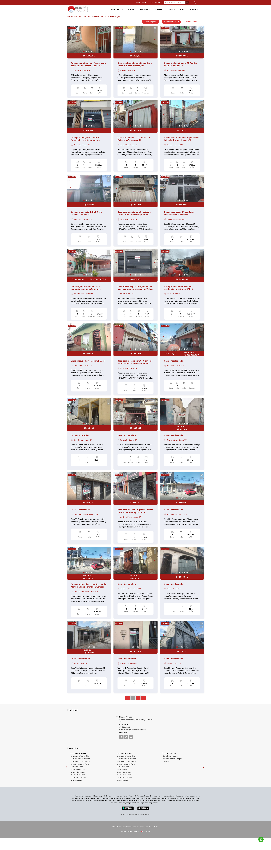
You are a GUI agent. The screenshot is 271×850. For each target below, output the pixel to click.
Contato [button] (194, 9)
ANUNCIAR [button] (144, 9)
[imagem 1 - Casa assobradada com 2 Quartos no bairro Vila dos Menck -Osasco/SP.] (89, 39)
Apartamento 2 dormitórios (80, 759)
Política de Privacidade (129, 814)
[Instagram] (126, 737)
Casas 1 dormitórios (78, 769)
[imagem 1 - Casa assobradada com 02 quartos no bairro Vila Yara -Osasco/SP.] (135, 39)
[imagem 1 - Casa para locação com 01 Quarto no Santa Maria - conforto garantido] (135, 337)
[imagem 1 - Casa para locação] (89, 411)
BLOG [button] (182, 9)
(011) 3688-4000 (156, 2)
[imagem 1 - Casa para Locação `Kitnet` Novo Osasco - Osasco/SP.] (89, 188)
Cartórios (166, 761)
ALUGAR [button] (131, 9)
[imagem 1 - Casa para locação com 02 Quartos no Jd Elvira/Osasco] (182, 39)
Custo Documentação (170, 756)
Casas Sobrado (76, 780)
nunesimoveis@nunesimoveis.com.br (132, 730)
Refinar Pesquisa (170, 22)
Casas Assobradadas (78, 777)
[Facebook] (121, 737)
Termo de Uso (145, 814)
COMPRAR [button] (159, 9)
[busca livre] (187, 2)
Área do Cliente (141, 2)
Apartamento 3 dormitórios (80, 761)
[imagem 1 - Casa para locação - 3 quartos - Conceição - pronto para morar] (89, 114)
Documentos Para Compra (172, 759)
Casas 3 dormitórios (78, 775)
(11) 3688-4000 (124, 727)
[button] (195, 2)
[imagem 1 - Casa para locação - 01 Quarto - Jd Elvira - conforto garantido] (135, 114)
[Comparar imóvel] (108, 31)
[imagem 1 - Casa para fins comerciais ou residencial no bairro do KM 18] (182, 263)
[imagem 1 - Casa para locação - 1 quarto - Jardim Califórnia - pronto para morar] (135, 486)
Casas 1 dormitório (123, 769)
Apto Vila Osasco (77, 767)
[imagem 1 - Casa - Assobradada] (182, 337)
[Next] (107, 39)
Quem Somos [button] (116, 9)
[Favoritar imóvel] (108, 28)
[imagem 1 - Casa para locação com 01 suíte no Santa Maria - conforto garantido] (135, 188)
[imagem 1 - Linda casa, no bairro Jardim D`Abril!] (89, 337)
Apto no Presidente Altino (80, 764)
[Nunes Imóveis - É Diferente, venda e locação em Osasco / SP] (77, 9)
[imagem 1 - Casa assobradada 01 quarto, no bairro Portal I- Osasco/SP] (182, 188)
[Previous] (70, 39)
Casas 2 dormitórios (78, 772)
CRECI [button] (171, 9)
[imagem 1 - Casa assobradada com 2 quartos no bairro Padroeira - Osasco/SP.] (182, 114)
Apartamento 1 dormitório (80, 756)
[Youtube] (131, 737)
